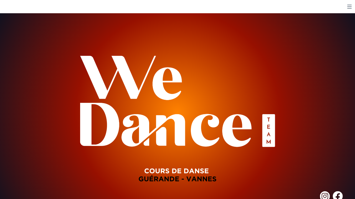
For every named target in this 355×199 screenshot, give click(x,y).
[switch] (349, 6)
